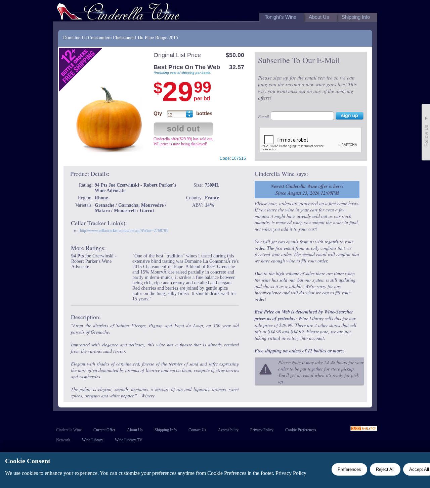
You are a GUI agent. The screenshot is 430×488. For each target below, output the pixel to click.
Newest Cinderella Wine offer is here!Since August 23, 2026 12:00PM (307, 189)
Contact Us (197, 430)
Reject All (385, 469)
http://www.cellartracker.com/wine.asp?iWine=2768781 (124, 230)
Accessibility (228, 430)
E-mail (263, 116)
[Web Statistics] (363, 429)
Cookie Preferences (300, 430)
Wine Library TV (128, 440)
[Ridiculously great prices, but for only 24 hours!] (118, 13)
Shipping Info (166, 430)
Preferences (349, 469)
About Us (135, 430)
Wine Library (92, 440)
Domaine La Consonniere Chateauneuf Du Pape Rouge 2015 (120, 37)
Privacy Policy (261, 430)
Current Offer (104, 430)
